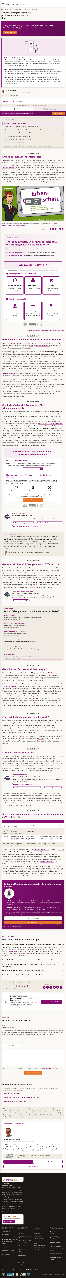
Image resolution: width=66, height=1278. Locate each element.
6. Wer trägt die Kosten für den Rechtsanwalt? (17, 139)
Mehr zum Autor (17, 1162)
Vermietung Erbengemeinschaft (23, 1263)
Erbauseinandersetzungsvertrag (10, 1236)
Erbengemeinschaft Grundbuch (23, 1250)
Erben (31, 345)
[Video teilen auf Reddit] (63, 229)
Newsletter (16, 1270)
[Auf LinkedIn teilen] (14, 95)
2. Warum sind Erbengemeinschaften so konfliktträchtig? (20, 126)
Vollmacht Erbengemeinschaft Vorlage (55, 1242)
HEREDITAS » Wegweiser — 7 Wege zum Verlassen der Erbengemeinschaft (45, 330)
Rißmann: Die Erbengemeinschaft (15, 1101)
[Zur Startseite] (16, 3)
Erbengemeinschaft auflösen (7, 1242)
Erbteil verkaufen (6, 1254)
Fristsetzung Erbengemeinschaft (55, 1237)
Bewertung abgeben (9, 1221)
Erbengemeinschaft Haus (24, 1240)
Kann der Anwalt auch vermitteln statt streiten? (26, 526)
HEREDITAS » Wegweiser (8, 1232)
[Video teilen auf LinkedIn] (59, 229)
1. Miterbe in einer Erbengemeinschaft (15, 123)
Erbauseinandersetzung (8, 1234)
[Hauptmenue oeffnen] (3, 3)
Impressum (44, 1274)
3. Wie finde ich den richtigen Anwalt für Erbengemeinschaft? (22, 130)
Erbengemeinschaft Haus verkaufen (24, 1237)
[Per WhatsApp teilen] (5, 95)
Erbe (3, 160)
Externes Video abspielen (36, 201)
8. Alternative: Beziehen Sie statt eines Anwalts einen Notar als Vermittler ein (27, 146)
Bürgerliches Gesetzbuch (13, 1093)
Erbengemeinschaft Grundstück (23, 1232)
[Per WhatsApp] (47, 987)
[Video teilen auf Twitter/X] (53, 229)
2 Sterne (19, 986)
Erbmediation (37, 1236)
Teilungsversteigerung (10, 373)
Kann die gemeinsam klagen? (27, 787)
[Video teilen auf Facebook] (56, 229)
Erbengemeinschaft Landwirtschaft (23, 1254)
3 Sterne (22, 986)
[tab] (16, 109)
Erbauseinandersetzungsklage (10, 1239)
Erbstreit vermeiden (39, 1238)
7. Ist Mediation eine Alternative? (13, 142)
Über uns (4, 1270)
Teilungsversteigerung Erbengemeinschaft (8, 1251)
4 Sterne (25, 986)
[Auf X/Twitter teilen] (8, 95)
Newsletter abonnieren (47, 1162)
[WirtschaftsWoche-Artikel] (21, 101)
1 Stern (16, 986)
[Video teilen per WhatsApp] (49, 229)
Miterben (35, 587)
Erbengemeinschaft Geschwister (39, 1232)
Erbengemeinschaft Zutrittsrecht (23, 1246)
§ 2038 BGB (37, 698)
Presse (21, 1270)
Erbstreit (36, 1241)
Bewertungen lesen (16, 1218)
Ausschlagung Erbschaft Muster (56, 1249)
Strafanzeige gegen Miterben (39, 1248)
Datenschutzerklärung (47, 1068)
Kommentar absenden (32, 1072)
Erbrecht (5, 435)
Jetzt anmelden (32, 922)
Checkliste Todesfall (55, 1246)
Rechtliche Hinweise (21, 105)
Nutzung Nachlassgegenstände (40, 1244)
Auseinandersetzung (47, 861)
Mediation (48, 803)
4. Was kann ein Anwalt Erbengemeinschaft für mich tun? (20, 133)
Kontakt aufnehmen (32, 1166)
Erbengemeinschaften (41, 849)
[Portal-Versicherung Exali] (28, 1274)
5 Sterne (27, 986)
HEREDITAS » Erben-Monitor (32, 1270)
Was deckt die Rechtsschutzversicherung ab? (50, 523)
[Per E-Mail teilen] (2, 95)
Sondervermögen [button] (42, 345)
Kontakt (9, 1270)
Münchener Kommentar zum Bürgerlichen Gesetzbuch (22, 1097)
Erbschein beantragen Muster (56, 1254)
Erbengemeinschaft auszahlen (7, 1246)
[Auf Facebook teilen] (11, 95)
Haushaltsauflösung (23, 1242)
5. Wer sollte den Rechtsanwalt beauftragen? (17, 136)
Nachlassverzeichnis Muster (55, 1258)
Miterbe (30, 343)
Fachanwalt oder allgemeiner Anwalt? (23, 523)
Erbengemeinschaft (9, 167)
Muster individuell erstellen (20, 600)
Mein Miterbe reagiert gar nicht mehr (23, 784)
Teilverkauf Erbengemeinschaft (23, 1259)
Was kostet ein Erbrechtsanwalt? (53, 787)
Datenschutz (51, 1274)
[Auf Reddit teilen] (17, 95)
